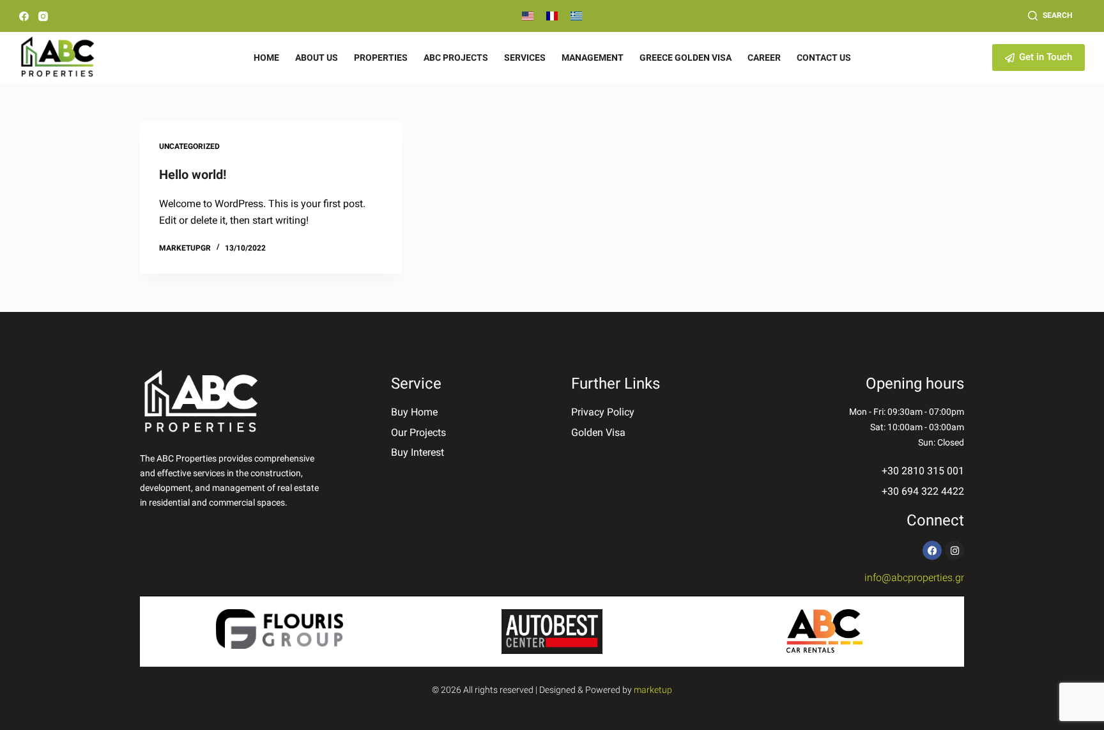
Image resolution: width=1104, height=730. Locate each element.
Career (764, 57)
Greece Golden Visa (686, 57)
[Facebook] (24, 16)
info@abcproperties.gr (914, 577)
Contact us (824, 57)
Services (525, 57)
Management (593, 57)
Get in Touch (1045, 57)
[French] (552, 16)
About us (316, 57)
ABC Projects (456, 57)
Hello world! (192, 174)
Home (266, 57)
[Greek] (576, 16)
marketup (653, 690)
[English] (527, 16)
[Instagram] (43, 16)
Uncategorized (189, 146)
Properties (381, 57)
